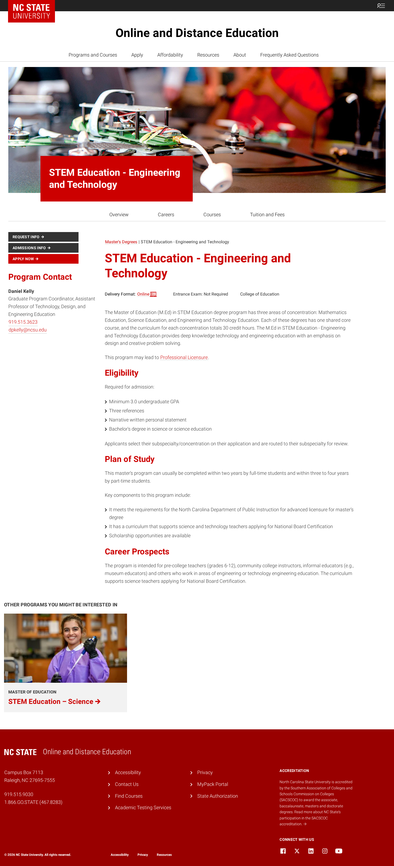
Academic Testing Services (143, 807)
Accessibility (128, 772)
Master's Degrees (121, 241)
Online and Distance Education (197, 33)
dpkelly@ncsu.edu (28, 330)
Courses (212, 214)
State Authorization (217, 796)
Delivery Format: (127, 294)
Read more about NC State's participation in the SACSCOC (310, 818)
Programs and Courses (93, 55)
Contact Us (127, 784)
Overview (119, 214)
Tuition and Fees (267, 214)
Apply (137, 55)
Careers (166, 214)
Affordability (170, 55)
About (239, 55)
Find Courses (129, 796)
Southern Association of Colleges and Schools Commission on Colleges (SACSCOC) (316, 794)
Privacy (205, 772)
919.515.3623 (23, 322)
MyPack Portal (212, 784)
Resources (208, 55)
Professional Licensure (184, 357)
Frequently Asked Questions (289, 55)
